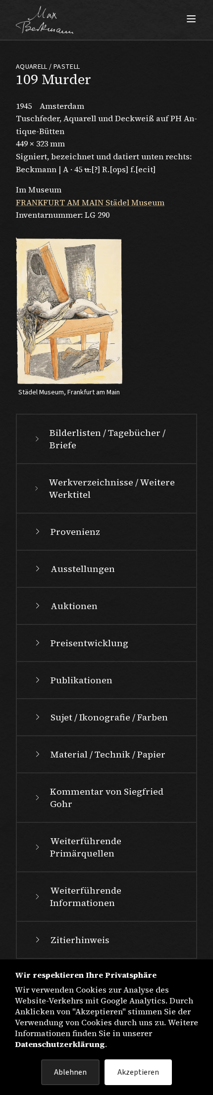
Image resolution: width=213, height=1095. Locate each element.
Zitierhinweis (80, 940)
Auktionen (74, 606)
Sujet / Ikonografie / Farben (109, 717)
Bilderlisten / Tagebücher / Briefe (107, 439)
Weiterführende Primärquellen (85, 847)
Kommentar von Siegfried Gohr (106, 797)
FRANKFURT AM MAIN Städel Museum (90, 202)
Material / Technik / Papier (108, 754)
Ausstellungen (83, 569)
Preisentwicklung (89, 643)
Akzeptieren (138, 1072)
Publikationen (81, 680)
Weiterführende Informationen (85, 896)
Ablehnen (70, 1072)
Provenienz (75, 531)
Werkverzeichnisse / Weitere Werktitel (112, 488)
